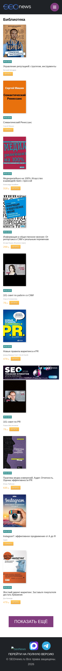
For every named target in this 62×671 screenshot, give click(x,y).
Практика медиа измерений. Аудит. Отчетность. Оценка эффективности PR (28, 479)
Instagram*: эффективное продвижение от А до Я (29, 536)
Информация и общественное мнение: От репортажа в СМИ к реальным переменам (26, 238)
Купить (8, 74)
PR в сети (7, 61)
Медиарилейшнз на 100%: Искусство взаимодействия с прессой (23, 179)
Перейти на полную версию (31, 654)
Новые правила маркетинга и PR (21, 351)
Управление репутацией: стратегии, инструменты (29, 66)
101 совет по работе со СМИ (18, 295)
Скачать (8, 130)
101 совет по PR (12, 422)
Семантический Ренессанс (17, 122)
